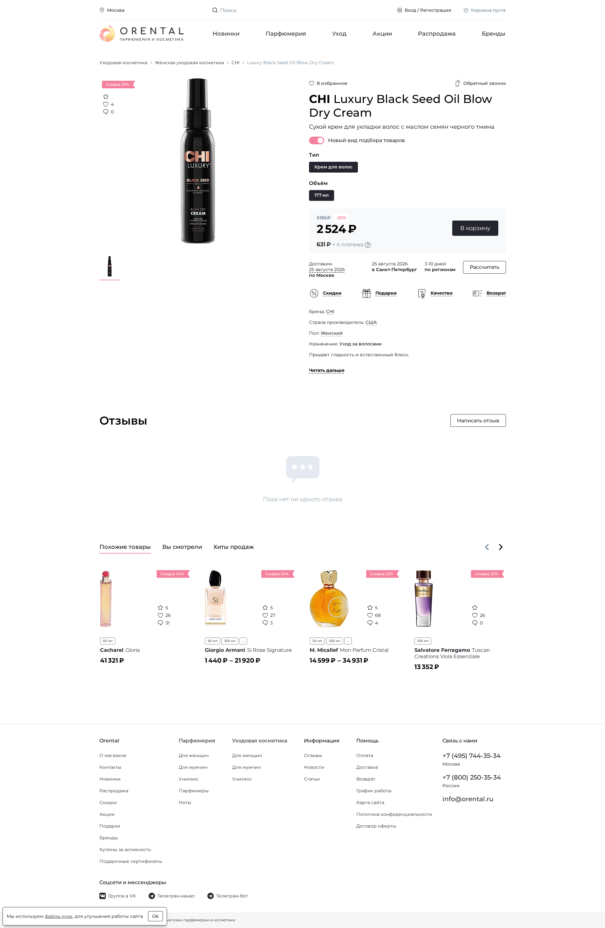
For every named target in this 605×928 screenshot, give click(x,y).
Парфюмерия (286, 33)
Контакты (110, 767)
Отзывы (313, 755)
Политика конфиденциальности (394, 814)
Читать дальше (327, 370)
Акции (382, 33)
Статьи (312, 779)
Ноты (185, 802)
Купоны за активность (125, 849)
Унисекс (188, 779)
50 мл (107, 641)
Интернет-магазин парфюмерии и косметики (190, 920)
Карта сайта (370, 802)
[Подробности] (368, 245)
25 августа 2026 (327, 269)
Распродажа (437, 33)
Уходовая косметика (259, 741)
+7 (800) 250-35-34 (471, 777)
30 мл (317, 641)
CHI (330, 311)
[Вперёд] (501, 547)
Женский (332, 333)
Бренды (494, 33)
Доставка (367, 767)
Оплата (364, 755)
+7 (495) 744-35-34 (471, 756)
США (371, 322)
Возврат (365, 779)
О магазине (112, 755)
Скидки (108, 802)
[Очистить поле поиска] (387, 10)
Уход (339, 33)
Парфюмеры (194, 791)
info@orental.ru (468, 799)
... (243, 641)
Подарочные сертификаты (130, 861)
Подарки (109, 826)
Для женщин (194, 755)
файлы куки (58, 916)
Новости (314, 767)
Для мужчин (193, 767)
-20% (341, 218)
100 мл (229, 641)
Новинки (225, 33)
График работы (374, 791)
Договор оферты (376, 826)
